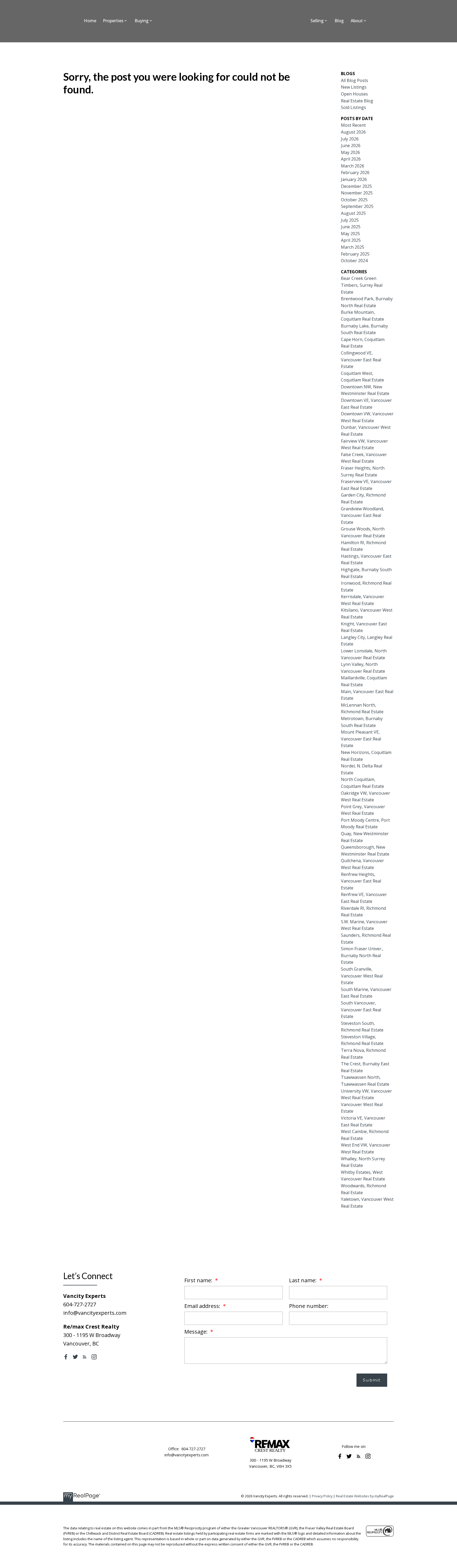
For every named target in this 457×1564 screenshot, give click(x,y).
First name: (199, 1280)
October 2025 (354, 200)
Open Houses (354, 94)
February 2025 (355, 254)
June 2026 (350, 145)
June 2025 (350, 227)
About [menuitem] (357, 21)
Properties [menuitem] (113, 21)
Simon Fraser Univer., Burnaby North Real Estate (362, 955)
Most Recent (353, 125)
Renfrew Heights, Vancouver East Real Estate (361, 881)
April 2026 (351, 159)
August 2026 (353, 132)
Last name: (303, 1280)
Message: (196, 1331)
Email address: (203, 1306)
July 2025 (350, 220)
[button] (65, 1357)
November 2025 (357, 193)
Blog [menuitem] (339, 21)
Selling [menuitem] (317, 21)
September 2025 (357, 206)
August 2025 (353, 213)
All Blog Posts (354, 80)
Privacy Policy (322, 1496)
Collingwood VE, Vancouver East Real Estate (361, 359)
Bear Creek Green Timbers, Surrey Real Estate (361, 285)
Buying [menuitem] (142, 21)
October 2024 (354, 260)
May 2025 (350, 234)
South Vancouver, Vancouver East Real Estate (361, 1009)
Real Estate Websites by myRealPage (365, 1496)
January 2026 (354, 179)
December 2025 (356, 186)
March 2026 (352, 166)
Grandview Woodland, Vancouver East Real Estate (362, 515)
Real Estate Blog (357, 101)
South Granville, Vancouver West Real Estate (362, 975)
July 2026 (350, 139)
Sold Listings (353, 107)
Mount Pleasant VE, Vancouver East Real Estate (361, 738)
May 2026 (350, 152)
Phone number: (308, 1306)
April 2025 (351, 240)
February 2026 (355, 172)
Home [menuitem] (90, 21)
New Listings (354, 87)
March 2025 (352, 247)
